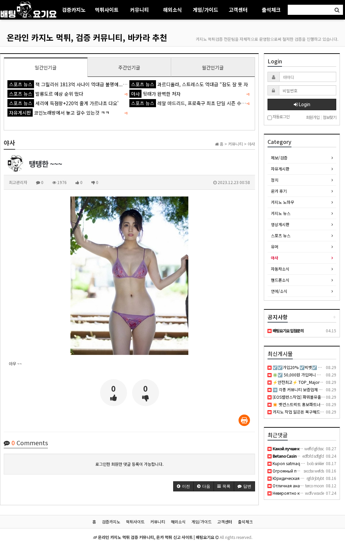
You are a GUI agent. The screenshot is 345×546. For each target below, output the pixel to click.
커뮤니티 (139, 9)
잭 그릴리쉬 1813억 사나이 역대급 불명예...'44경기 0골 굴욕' (83, 84)
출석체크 (271, 9)
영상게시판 (280, 224)
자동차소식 (280, 269)
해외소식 (172, 9)
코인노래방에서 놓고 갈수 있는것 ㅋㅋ (59, 112)
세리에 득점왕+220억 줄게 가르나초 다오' (64, 103)
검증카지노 (74, 9)
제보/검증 (279, 157)
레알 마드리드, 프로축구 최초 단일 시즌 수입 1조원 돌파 (200, 103)
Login (304, 104)
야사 (274, 258)
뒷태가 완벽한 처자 (156, 93)
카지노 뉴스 (280, 213)
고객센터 (238, 9)
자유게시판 (280, 169)
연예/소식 (279, 291)
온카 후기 (279, 191)
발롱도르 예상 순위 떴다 (46, 93)
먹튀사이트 (107, 9)
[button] (183, 486)
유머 (274, 246)
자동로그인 (280, 116)
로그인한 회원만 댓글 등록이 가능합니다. (129, 464)
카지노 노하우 (282, 202)
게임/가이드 (205, 9)
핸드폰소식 (280, 280)
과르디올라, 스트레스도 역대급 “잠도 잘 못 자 (189, 84)
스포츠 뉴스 (280, 235)
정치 (274, 180)
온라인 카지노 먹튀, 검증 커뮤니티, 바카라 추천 (87, 37)
